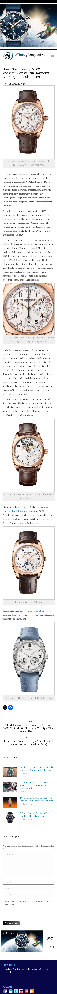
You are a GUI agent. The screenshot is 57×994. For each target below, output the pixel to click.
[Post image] (10, 772)
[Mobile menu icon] (52, 55)
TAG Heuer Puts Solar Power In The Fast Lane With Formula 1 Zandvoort (36, 799)
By (8, 84)
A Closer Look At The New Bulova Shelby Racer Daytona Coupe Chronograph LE (35, 785)
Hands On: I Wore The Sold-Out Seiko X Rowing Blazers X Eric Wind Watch (37, 768)
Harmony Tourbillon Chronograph (19, 511)
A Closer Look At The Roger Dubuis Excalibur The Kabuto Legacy (36, 814)
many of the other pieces (39, 611)
